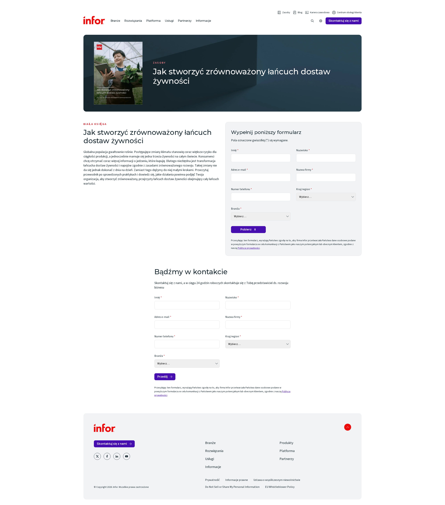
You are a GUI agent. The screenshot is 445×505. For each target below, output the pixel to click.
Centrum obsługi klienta (349, 12)
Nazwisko (302, 150)
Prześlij (162, 376)
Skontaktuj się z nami (344, 20)
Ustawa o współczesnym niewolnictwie (276, 480)
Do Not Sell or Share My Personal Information (232, 487)
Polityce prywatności (249, 248)
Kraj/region (303, 189)
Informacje (203, 20)
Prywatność (212, 480)
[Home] (94, 20)
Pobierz (246, 229)
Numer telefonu (240, 189)
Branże (115, 20)
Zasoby (286, 12)
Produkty (286, 443)
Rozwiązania (133, 20)
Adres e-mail (238, 170)
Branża (235, 209)
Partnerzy (185, 20)
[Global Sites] (320, 20)
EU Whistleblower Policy (279, 487)
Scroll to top (347, 427)
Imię (234, 150)
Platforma (153, 20)
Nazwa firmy (303, 170)
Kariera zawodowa (319, 12)
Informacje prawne (236, 480)
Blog (300, 12)
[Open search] (312, 20)
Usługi (169, 20)
